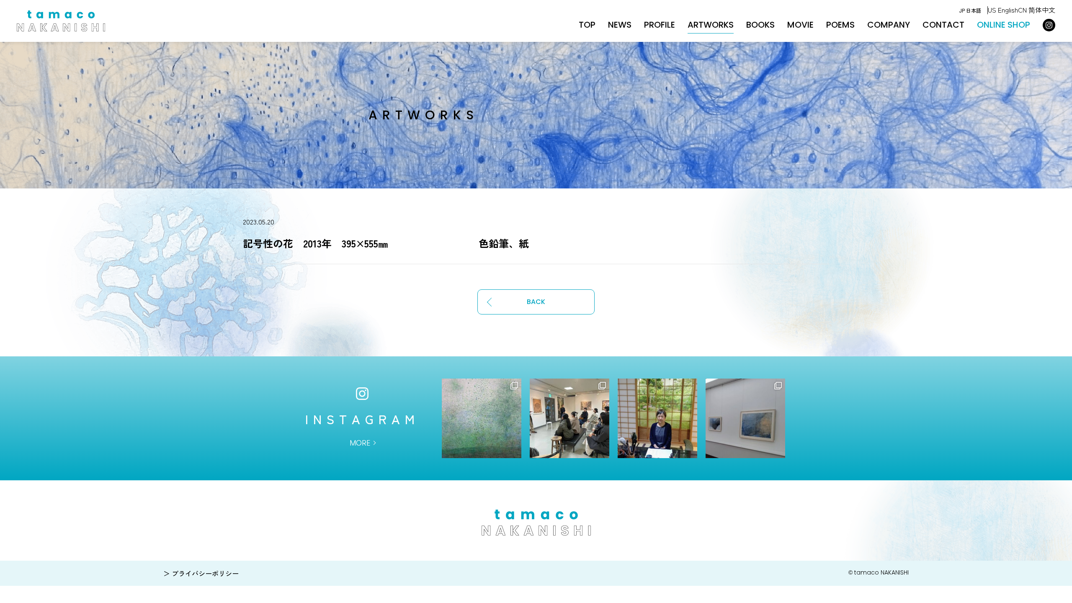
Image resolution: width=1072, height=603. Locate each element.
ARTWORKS (711, 25)
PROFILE (659, 25)
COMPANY (888, 25)
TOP (587, 25)
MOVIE (800, 25)
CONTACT (943, 25)
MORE (360, 443)
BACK (536, 302)
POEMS (840, 25)
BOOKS (760, 25)
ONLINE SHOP (1003, 25)
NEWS (619, 25)
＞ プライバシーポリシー (201, 573)
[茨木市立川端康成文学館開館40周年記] (745, 418)
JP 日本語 (970, 10)
